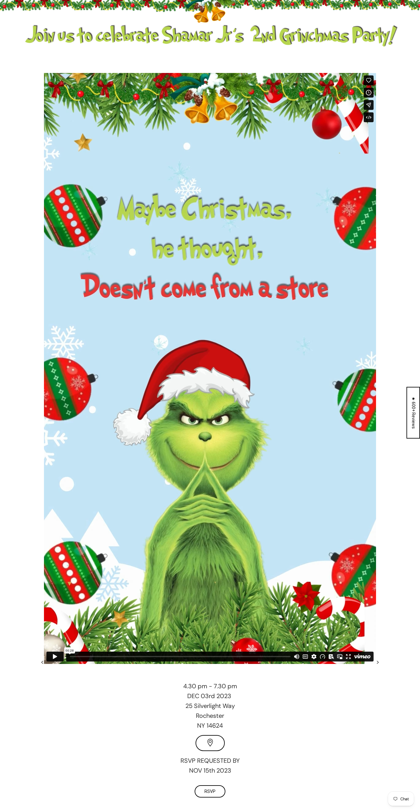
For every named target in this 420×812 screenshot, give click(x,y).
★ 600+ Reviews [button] (413, 413)
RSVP (210, 791)
